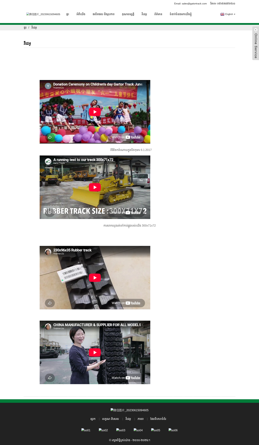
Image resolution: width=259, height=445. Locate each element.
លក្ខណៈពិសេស (110, 418)
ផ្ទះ (67, 14)
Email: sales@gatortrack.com (190, 3)
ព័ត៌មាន (158, 14)
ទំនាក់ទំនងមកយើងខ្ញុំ (181, 14)
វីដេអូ (144, 14)
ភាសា (141, 418)
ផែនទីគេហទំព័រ (158, 418)
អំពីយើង (80, 14)
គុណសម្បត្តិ (128, 14)
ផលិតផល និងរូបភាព (104, 14)
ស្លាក (92, 418)
